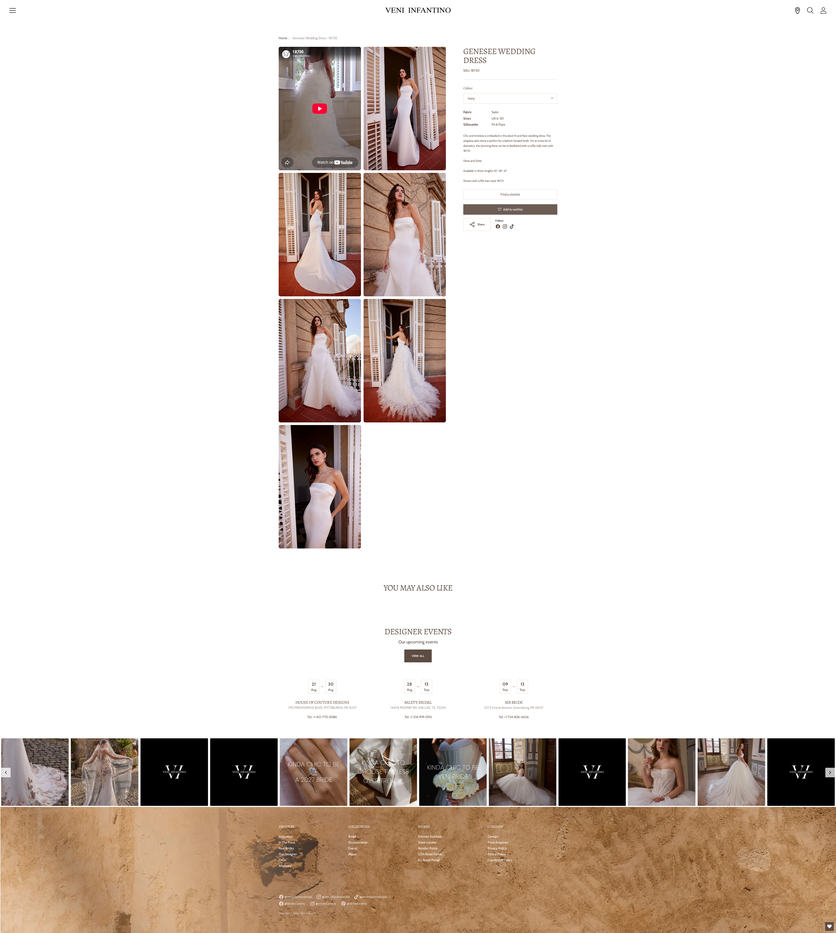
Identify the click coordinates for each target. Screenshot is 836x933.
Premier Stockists (430, 837)
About (352, 854)
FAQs (282, 860)
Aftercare (285, 866)
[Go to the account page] (823, 10)
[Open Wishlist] (829, 926)
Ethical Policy (497, 854)
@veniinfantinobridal (298, 897)
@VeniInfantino (294, 904)
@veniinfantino (325, 904)
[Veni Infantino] (418, 11)
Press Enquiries (498, 842)
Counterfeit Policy (500, 860)
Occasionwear (358, 842)
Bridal (352, 837)
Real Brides (286, 848)
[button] (35, 772)
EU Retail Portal (429, 860)
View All (418, 656)
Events (352, 848)
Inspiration (286, 837)
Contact (493, 837)
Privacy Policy (497, 848)
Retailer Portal (428, 848)
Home (283, 38)
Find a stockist (510, 194)
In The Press (287, 842)
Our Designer (288, 854)
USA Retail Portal (430, 854)
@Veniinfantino (356, 904)
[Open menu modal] (13, 10)
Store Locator (427, 842)
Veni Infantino (308, 913)
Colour (468, 88)
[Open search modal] (810, 10)
